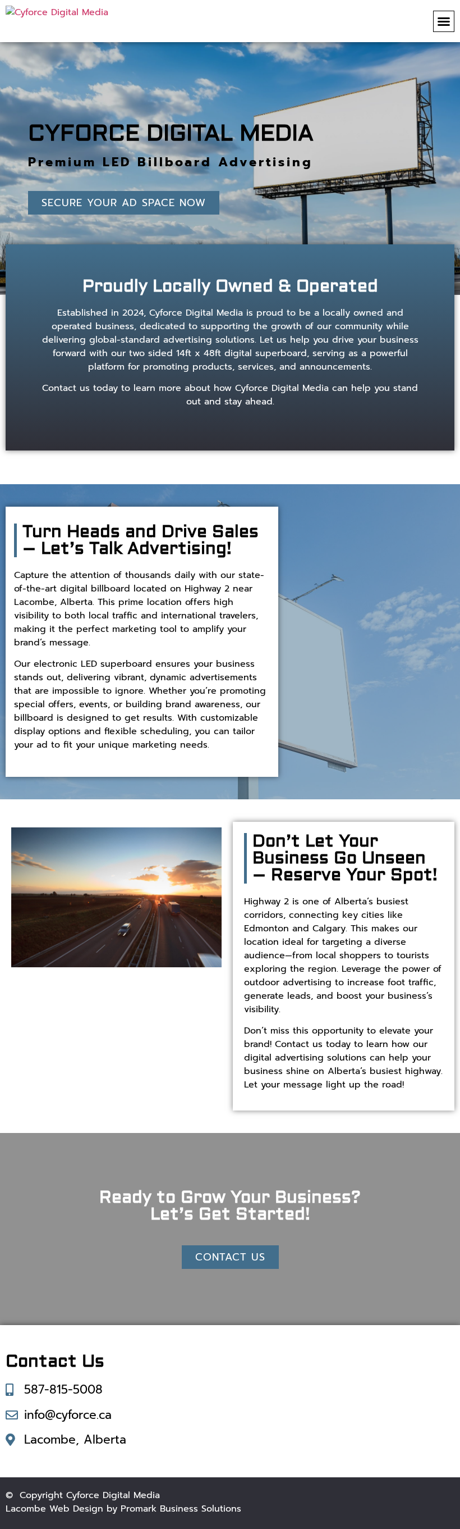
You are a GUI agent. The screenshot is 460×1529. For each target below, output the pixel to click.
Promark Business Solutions (181, 1509)
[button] (443, 21)
